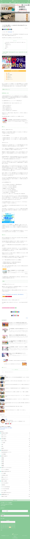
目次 (14, 40)
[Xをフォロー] (12, 315)
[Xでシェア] (2, 29)
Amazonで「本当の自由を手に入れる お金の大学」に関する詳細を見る (12, 294)
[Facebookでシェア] (4, 29)
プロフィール (15, 535)
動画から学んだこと (7, 43)
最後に (6, 48)
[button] (11, 29)
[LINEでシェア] (7, 29)
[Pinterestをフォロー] (18, 315)
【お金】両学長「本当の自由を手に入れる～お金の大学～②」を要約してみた (15, 42)
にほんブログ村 (3, 505)
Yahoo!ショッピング (9, 296)
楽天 (6, 296)
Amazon (4, 296)
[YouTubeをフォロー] (15, 315)
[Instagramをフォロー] (13, 315)
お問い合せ (15, 536)
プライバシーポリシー (24, 535)
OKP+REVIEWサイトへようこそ (5, 535)
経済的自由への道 (8, 44)
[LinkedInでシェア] (10, 29)
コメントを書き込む (15, 369)
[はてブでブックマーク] (5, 29)
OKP (6, 419)
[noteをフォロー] (16, 315)
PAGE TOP (15, 500)
